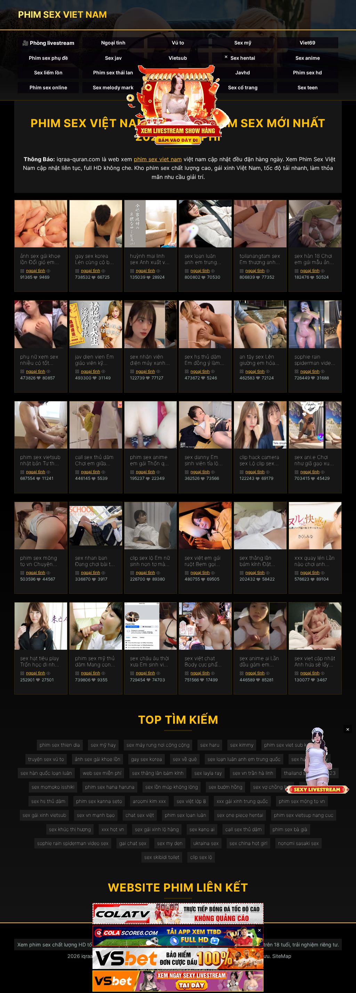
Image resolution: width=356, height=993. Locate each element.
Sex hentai (242, 58)
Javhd (242, 72)
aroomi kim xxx (149, 801)
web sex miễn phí (102, 773)
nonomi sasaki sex (298, 843)
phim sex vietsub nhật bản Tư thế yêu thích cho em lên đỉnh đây (40, 460)
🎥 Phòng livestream (48, 43)
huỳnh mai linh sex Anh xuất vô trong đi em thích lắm (150, 259)
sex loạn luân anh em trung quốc (244, 759)
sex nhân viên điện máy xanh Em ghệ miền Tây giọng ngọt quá (148, 360)
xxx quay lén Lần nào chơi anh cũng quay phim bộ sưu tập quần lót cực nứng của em (314, 561)
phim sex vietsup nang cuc (303, 815)
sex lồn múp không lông (171, 787)
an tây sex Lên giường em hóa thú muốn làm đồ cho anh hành (260, 360)
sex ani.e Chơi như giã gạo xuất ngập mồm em (314, 460)
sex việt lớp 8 (191, 801)
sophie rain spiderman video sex (72, 843)
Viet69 (307, 43)
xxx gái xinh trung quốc (242, 801)
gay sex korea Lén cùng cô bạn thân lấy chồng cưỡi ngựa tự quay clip (95, 259)
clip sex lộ (201, 857)
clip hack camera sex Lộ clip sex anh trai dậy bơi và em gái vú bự (259, 460)
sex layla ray (208, 773)
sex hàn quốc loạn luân (46, 773)
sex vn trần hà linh (253, 773)
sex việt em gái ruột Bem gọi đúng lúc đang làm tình (202, 561)
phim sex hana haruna (110, 787)
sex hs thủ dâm (48, 801)
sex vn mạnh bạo (96, 815)
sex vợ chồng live (272, 787)
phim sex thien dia (60, 745)
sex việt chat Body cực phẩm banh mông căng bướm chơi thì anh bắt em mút (205, 661)
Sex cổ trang (243, 87)
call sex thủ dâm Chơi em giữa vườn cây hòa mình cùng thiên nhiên (94, 460)
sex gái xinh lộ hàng (157, 829)
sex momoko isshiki (53, 787)
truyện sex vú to (46, 759)
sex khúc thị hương (70, 829)
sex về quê (185, 759)
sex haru (209, 745)
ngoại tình (35, 270)
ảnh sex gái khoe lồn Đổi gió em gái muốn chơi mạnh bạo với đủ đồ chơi (40, 259)
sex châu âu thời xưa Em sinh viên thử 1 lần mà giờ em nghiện (150, 661)
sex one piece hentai (240, 815)
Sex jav (113, 58)
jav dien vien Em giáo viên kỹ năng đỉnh (94, 360)
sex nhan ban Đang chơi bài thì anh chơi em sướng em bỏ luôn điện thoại (95, 561)
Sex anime (308, 58)
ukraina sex (206, 843)
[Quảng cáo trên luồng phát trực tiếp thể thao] (178, 981)
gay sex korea (146, 759)
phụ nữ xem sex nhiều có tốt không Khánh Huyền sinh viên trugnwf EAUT (39, 360)
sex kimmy (241, 745)
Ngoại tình (113, 43)
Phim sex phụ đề (48, 58)
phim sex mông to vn (302, 801)
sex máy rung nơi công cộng (158, 745)
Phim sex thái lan (113, 72)
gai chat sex (132, 843)
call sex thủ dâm (243, 829)
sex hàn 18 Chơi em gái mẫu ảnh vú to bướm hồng (314, 259)
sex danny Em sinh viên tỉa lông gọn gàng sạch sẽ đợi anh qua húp (205, 460)
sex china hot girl (248, 843)
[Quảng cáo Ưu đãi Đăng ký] (178, 936)
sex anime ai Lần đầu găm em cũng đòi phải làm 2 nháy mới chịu (259, 661)
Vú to (178, 43)
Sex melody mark (113, 87)
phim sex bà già (290, 829)
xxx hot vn (113, 829)
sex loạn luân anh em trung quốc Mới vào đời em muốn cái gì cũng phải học (205, 259)
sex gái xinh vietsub (44, 815)
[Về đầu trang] (340, 984)
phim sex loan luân (185, 815)
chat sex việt (140, 815)
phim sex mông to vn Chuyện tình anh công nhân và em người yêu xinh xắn (38, 561)
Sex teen (308, 87)
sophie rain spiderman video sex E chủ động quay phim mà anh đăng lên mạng (314, 360)
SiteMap (281, 956)
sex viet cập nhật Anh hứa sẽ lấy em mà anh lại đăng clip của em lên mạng (314, 661)
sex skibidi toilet (161, 857)
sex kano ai (202, 829)
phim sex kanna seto (99, 801)
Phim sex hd (307, 72)
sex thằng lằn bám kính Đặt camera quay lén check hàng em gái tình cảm (259, 561)
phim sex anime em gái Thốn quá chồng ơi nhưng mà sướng (150, 460)
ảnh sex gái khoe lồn (97, 759)
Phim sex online (48, 87)
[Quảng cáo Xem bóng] (178, 913)
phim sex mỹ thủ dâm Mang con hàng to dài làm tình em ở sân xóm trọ (95, 661)
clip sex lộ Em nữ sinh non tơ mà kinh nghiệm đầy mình (150, 561)
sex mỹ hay (103, 745)
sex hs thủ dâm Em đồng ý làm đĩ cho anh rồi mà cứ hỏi (203, 360)
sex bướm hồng (225, 787)
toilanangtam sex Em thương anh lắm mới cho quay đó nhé (260, 259)
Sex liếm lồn (48, 72)
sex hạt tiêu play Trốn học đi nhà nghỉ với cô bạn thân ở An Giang (39, 661)
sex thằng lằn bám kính (158, 773)
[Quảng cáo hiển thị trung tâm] (178, 104)
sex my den (170, 843)
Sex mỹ (242, 43)
